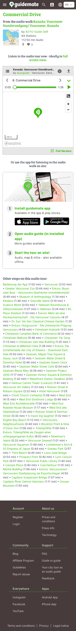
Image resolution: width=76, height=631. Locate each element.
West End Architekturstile (19, 403)
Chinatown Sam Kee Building (37, 341)
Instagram (19, 597)
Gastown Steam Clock (53, 362)
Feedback (48, 578)
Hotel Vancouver (49, 391)
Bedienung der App (15, 284)
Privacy (44, 625)
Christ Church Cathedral (26, 395)
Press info (48, 528)
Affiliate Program (23, 560)
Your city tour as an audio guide (52, 569)
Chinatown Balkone (15, 337)
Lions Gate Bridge (55, 452)
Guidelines (19, 567)
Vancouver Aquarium (16, 444)
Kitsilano (8, 300)
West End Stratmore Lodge (36, 399)
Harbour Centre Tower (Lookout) (32, 383)
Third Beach (19, 452)
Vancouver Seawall (40, 440)
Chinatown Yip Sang (57, 337)
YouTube (18, 611)
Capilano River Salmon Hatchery (23, 481)
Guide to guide (51, 560)
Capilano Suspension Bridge (29, 477)
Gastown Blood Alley (16, 370)
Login (16, 524)
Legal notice (61, 625)
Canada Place (14, 465)
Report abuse (21, 574)
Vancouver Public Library (41, 461)
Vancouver (51, 284)
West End (65, 395)
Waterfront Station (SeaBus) (47, 378)
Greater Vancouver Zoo (20, 288)
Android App (50, 597)
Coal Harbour (48, 465)
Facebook (19, 604)
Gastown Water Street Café (36, 366)
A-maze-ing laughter (41, 415)
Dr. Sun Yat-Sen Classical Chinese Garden (38, 321)
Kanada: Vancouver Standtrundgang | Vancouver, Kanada (33, 23)
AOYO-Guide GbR (37, 31)
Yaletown (45, 309)
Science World (12, 305)
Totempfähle (43, 428)
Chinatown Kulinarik (47, 329)
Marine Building (12, 469)
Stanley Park (55, 448)
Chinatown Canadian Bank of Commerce (31, 333)
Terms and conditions (21, 625)
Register (18, 517)
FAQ (44, 553)
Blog (15, 553)
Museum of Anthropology (35, 296)
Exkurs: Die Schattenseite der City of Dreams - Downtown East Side (36, 350)
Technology (49, 535)
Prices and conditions (48, 519)
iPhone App (49, 604)
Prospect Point (28, 456)
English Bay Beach (14, 420)
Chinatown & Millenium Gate (20, 346)
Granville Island (39, 300)
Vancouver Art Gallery (16, 387)
